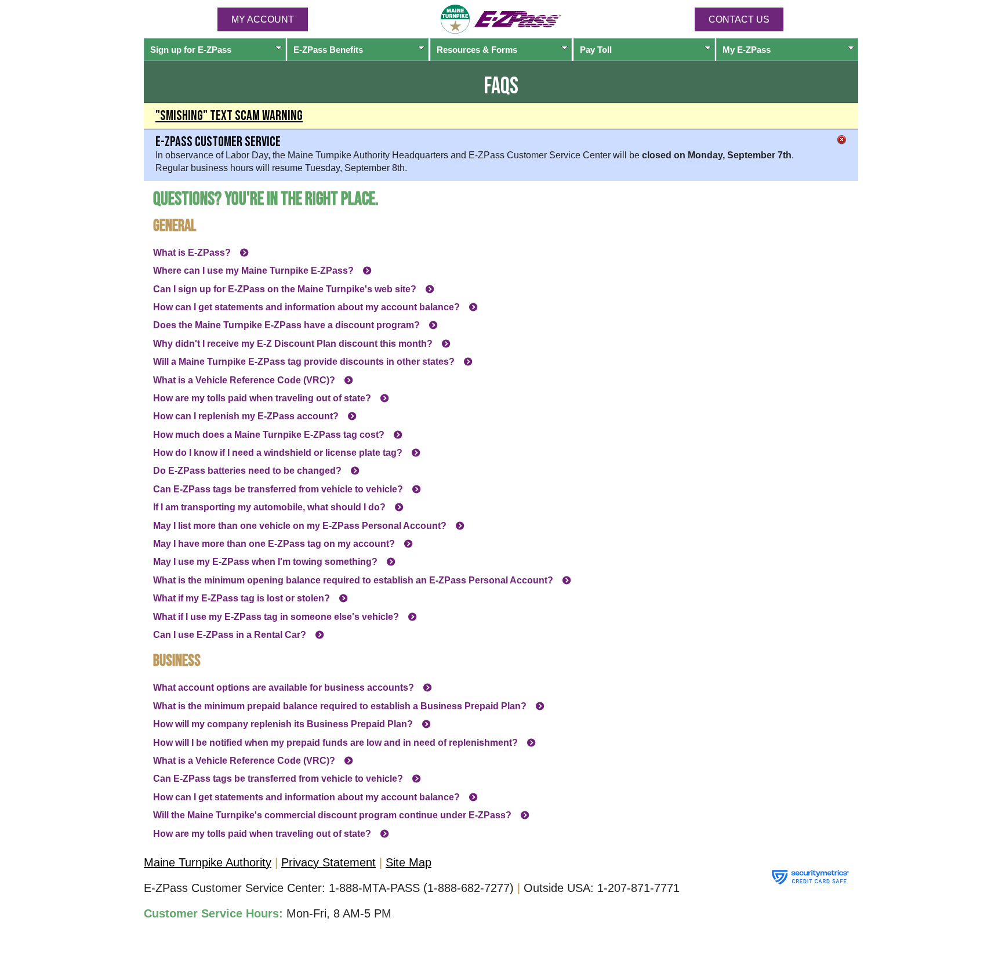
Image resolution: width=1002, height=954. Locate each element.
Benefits (328, 50)
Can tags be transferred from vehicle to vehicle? (278, 489)
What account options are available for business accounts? (283, 687)
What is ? (192, 252)
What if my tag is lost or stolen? (241, 598)
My (747, 50)
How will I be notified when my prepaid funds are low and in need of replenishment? (335, 743)
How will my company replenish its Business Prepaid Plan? (283, 724)
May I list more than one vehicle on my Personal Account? (299, 526)
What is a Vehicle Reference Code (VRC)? (244, 380)
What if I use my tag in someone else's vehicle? (276, 617)
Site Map (408, 862)
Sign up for (190, 50)
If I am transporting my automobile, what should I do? (269, 507)
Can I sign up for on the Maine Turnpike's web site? (284, 289)
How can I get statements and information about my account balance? (306, 307)
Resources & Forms (477, 50)
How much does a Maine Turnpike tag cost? (268, 435)
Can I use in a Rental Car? (229, 635)
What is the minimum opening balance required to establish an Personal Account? (353, 580)
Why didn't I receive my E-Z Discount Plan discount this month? (293, 344)
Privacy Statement (328, 862)
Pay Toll (596, 50)
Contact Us (739, 19)
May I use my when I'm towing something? (265, 562)
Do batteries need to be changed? (247, 471)
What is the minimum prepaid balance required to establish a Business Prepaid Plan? (340, 706)
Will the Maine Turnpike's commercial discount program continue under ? (332, 815)
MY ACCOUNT (262, 19)
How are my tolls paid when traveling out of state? (262, 398)
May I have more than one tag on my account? (274, 544)
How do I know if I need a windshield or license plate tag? (277, 453)
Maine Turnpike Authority (207, 862)
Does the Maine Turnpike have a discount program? (286, 325)
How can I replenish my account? (246, 416)
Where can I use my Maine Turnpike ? (253, 270)
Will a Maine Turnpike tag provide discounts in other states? (304, 362)
